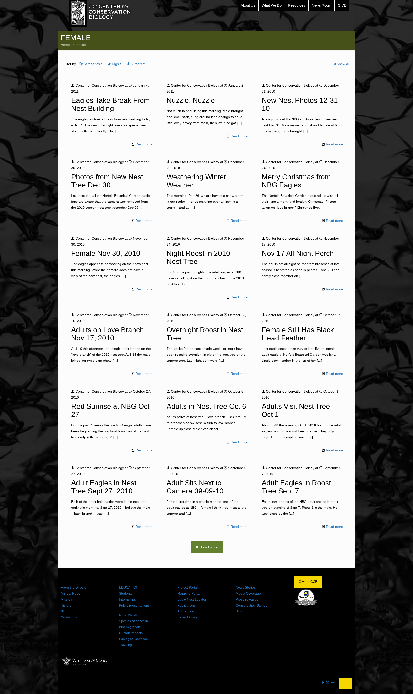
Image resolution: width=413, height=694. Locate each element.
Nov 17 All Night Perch (298, 253)
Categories (91, 64)
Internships (127, 599)
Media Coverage (248, 593)
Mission (66, 599)
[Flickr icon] (333, 682)
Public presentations (134, 605)
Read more (144, 144)
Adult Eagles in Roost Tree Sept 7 (296, 487)
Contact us (69, 617)
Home (65, 45)
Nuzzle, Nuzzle (191, 100)
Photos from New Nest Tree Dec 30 (107, 181)
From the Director (74, 587)
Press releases (247, 599)
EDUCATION (128, 587)
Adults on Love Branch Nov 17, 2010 (107, 334)
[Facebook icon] (323, 682)
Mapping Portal (188, 593)
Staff (64, 611)
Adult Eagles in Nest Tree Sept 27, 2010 (103, 487)
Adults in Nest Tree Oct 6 (206, 406)
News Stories (245, 587)
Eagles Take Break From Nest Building (110, 104)
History (66, 605)
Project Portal (187, 587)
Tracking (125, 645)
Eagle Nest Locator (191, 599)
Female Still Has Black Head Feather (298, 334)
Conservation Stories (251, 605)
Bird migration (129, 627)
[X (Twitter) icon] (328, 682)
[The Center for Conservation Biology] (99, 13)
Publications (186, 605)
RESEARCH (128, 615)
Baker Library (187, 617)
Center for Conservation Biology (100, 85)
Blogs (240, 611)
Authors (136, 64)
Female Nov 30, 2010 (105, 253)
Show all (343, 64)
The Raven (185, 611)
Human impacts (131, 633)
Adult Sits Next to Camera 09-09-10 (195, 487)
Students (125, 593)
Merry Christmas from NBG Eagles (296, 181)
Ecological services (133, 639)
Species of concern (133, 621)
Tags (115, 64)
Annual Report (71, 593)
